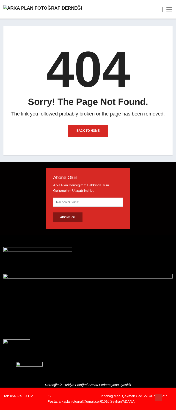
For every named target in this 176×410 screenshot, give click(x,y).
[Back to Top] (158, 397)
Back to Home (88, 130)
